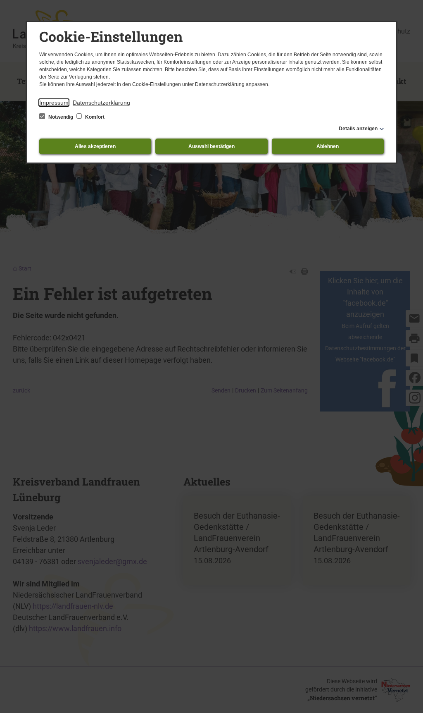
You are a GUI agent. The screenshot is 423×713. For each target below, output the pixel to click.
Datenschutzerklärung (101, 102)
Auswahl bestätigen (211, 146)
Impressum (54, 102)
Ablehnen (327, 146)
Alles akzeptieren (95, 146)
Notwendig (60, 117)
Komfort (94, 117)
